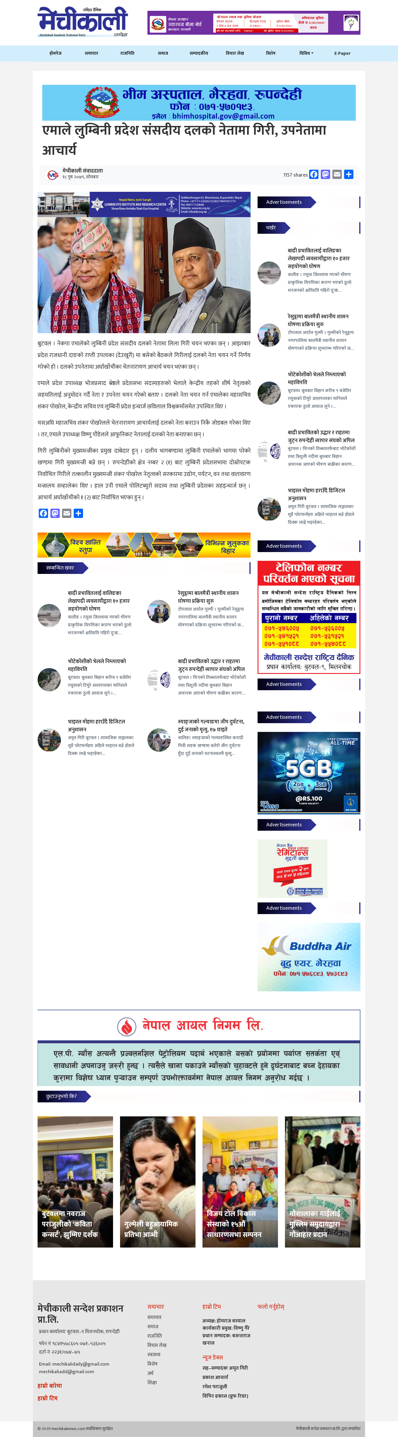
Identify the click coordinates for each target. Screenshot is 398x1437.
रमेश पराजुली (214, 1387)
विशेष (271, 53)
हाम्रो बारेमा (50, 1386)
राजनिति (127, 53)
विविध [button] (305, 53)
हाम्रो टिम (48, 1398)
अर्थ (150, 1373)
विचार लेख (235, 53)
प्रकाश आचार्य (215, 1377)
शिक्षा (152, 1383)
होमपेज (55, 53)
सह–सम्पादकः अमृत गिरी (225, 1368)
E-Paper (342, 53)
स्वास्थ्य (153, 1355)
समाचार (91, 53)
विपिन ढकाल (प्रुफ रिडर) (225, 1396)
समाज (163, 53)
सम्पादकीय (199, 53)
